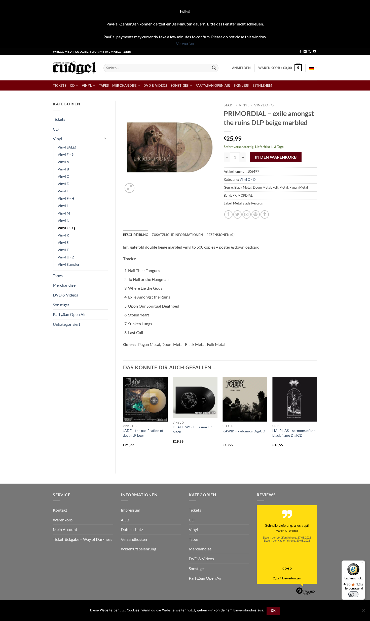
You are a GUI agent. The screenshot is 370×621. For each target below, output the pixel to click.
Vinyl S (63, 242)
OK (273, 610)
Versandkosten (134, 539)
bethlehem (262, 85)
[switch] (353, 594)
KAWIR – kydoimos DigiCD (244, 431)
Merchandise (124, 85)
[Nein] (363, 612)
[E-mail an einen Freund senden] (246, 214)
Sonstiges (180, 85)
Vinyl (87, 85)
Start (229, 105)
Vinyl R (63, 235)
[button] (241, 67)
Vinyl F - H (66, 198)
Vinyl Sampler (69, 264)
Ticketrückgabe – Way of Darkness (82, 539)
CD (72, 85)
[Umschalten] (105, 139)
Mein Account (65, 529)
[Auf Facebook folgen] (300, 51)
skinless (241, 85)
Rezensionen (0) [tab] (220, 235)
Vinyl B (63, 169)
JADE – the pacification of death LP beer (143, 432)
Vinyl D (63, 184)
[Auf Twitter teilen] (237, 214)
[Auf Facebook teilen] (228, 214)
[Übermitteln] (214, 68)
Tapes (104, 85)
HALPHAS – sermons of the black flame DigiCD (293, 432)
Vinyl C (63, 176)
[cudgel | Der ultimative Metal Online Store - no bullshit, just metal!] (74, 68)
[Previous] (123, 420)
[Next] (317, 420)
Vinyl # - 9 (65, 154)
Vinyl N (63, 220)
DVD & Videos (155, 85)
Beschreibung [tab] (135, 235)
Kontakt (60, 510)
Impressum (130, 510)
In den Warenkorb (276, 157)
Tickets (59, 85)
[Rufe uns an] (309, 51)
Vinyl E (63, 191)
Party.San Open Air (213, 85)
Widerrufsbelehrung (138, 548)
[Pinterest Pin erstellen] (255, 214)
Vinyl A (63, 162)
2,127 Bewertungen (287, 578)
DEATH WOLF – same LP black (192, 429)
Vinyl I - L (65, 205)
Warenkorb (62, 519)
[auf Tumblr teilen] (265, 214)
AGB (125, 519)
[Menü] (362, 563)
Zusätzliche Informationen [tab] (177, 235)
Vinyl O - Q (66, 228)
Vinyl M (64, 213)
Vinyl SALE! (67, 147)
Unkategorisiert (66, 324)
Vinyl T (63, 250)
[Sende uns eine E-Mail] (305, 51)
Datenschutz (132, 529)
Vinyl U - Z (66, 257)
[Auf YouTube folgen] (314, 51)
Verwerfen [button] (185, 43)
